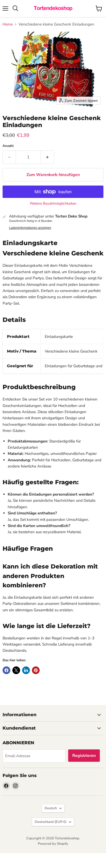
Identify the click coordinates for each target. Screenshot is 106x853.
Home (8, 24)
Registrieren (84, 755)
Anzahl (8, 146)
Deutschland (50, 821)
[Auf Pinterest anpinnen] (36, 670)
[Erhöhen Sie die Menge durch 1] (47, 157)
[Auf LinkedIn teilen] (26, 670)
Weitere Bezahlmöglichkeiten (53, 204)
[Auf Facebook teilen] (6, 670)
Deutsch (51, 808)
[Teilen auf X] (16, 670)
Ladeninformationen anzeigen (30, 228)
